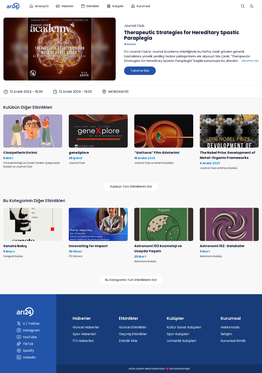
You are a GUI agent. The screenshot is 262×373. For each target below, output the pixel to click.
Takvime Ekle (140, 71)
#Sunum (130, 44)
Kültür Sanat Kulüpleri (184, 327)
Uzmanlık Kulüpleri (181, 340)
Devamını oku (250, 60)
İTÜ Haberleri (83, 340)
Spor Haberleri (84, 334)
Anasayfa (42, 6)
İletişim (226, 334)
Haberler (67, 6)
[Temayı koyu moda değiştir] (251, 6)
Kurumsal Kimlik (233, 340)
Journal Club (134, 25)
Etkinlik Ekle (128, 340)
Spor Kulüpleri (178, 334)
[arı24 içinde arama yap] (242, 6)
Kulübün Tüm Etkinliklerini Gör (131, 186)
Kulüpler (118, 6)
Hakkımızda (230, 327)
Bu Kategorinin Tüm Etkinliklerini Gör (131, 280)
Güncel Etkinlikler (133, 327)
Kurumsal (143, 6)
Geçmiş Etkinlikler (133, 334)
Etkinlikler (93, 6)
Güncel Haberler (86, 327)
